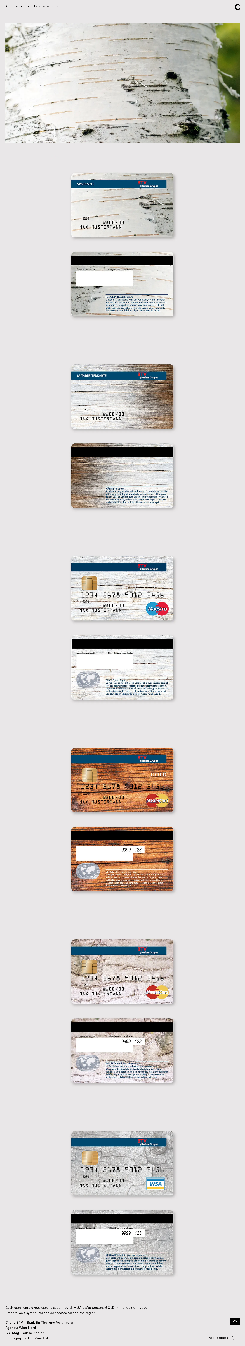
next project (219, 1338)
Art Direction (31, 6)
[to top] (235, 1321)
